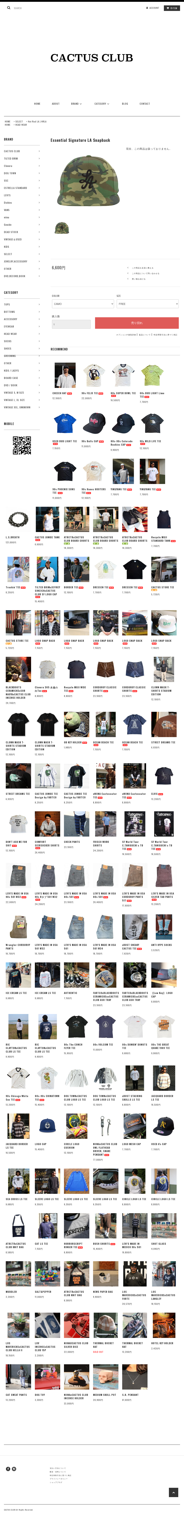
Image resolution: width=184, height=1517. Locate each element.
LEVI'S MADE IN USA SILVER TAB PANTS (162, 895)
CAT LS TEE (41, 1243)
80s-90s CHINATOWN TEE (47, 1097)
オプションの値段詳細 (126, 334)
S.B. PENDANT (130, 1395)
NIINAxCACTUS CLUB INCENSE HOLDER (76, 1396)
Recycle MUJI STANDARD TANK (160, 539)
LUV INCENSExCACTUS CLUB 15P (45, 1347)
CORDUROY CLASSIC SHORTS (105, 689)
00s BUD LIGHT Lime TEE (152, 394)
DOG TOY (40, 1395)
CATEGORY (100, 103)
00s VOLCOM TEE (103, 1044)
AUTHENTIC (70, 993)
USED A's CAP (159, 1144)
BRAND (75, 103)
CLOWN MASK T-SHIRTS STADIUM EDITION (161, 691)
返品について (145, 334)
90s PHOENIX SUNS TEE (63, 491)
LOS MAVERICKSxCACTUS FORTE (134, 1295)
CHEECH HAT (59, 393)
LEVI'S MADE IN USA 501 (75, 946)
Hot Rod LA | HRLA (37, 121)
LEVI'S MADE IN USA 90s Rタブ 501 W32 (46, 895)
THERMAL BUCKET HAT (103, 1345)
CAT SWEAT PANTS (16, 1395)
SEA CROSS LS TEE (16, 1199)
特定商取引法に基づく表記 (165, 334)
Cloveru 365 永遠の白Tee (46, 689)
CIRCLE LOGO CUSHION (71, 1145)
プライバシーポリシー (59, 1478)
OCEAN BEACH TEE (103, 742)
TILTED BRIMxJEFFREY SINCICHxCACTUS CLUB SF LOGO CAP (47, 591)
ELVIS (154, 794)
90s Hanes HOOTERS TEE (94, 491)
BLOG (125, 103)
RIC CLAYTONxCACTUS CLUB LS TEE (16, 1048)
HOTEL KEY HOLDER (162, 1343)
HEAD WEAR (21, 124)
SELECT (19, 121)
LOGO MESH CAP (131, 1144)
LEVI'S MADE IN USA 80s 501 (75, 895)
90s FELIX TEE (90, 393)
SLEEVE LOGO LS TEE (47, 1199)
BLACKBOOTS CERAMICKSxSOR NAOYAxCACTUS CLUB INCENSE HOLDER (18, 693)
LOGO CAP (41, 1144)
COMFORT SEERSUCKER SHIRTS (47, 843)
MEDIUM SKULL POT (104, 1395)
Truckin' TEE (13, 587)
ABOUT (56, 103)
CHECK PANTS (72, 842)
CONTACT (145, 103)
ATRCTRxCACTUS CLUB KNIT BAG (16, 1245)
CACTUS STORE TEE (162, 587)
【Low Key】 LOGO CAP (162, 994)
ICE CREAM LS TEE (16, 993)
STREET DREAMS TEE (163, 742)
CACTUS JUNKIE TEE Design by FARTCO (46, 795)
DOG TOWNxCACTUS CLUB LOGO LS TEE (75, 1097)
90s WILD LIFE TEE (150, 441)
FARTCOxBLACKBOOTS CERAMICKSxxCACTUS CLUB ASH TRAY (105, 996)
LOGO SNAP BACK (45, 640)
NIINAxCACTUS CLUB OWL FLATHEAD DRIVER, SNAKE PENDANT (105, 1149)
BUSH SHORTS (101, 1243)
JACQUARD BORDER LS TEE (162, 1097)
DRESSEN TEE (101, 587)
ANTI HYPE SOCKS (161, 945)
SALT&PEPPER (43, 1291)
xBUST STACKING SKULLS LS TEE (132, 1097)
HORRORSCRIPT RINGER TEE (73, 1245)
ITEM (174, 8)
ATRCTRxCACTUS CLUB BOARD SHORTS (76, 539)
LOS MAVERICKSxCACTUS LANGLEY (163, 1295)
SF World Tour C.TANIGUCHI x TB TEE (132, 845)
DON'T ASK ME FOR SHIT (16, 843)
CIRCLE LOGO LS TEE (134, 1199)
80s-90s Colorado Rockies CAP (122, 443)
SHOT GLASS (158, 1243)
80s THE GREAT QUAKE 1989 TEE (160, 1046)
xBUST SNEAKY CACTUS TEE (130, 946)
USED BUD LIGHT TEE (64, 441)
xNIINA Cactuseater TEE (105, 795)
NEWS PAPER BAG (103, 1291)
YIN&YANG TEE (119, 489)
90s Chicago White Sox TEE (17, 1097)
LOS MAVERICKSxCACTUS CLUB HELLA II (18, 1347)
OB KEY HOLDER (73, 742)
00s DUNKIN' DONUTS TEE (134, 1046)
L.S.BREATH (13, 537)
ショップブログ (56, 1482)
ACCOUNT (154, 7)
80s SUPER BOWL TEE (123, 393)
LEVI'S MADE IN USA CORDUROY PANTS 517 (133, 897)
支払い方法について (58, 1468)
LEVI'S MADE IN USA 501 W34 (104, 946)
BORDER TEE (71, 587)
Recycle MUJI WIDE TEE (75, 689)
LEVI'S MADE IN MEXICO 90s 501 (131, 1245)
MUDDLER (11, 1291)
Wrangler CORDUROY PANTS (18, 946)
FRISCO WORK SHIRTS (101, 843)
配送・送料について (58, 1471)
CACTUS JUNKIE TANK (47, 537)
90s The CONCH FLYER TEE (73, 1046)
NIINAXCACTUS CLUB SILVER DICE (76, 1345)
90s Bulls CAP (90, 441)
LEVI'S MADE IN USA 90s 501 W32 (17, 895)
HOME (37, 103)
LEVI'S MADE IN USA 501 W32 (46, 946)
